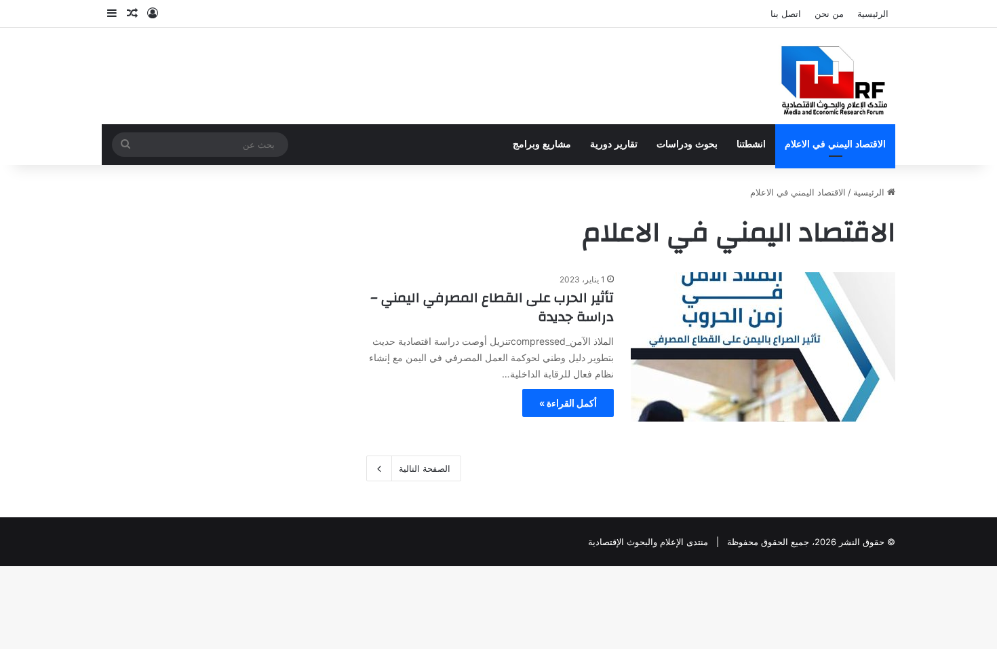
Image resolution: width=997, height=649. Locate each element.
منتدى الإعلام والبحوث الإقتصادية (648, 541)
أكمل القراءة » (568, 403)
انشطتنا (751, 144)
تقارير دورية (614, 144)
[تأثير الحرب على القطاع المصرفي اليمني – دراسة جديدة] (763, 347)
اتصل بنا (785, 13)
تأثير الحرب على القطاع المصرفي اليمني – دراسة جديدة (492, 307)
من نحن (829, 13)
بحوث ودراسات (687, 144)
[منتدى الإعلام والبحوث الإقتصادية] (826, 76)
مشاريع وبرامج (542, 144)
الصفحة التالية (424, 468)
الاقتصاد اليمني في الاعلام (835, 144)
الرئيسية (872, 13)
